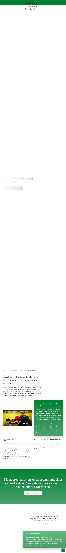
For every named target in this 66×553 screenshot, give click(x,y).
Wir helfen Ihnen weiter (12, 188)
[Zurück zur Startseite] (33, 2)
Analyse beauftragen (33, 493)
